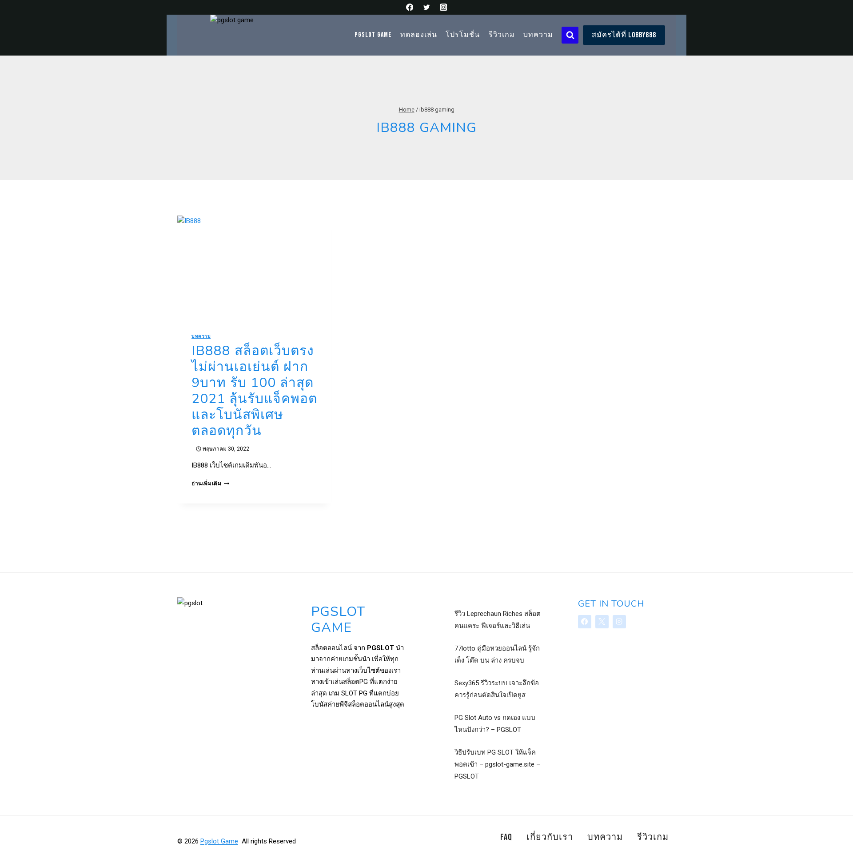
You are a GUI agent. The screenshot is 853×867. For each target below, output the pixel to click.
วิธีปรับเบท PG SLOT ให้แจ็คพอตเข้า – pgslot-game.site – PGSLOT (497, 764)
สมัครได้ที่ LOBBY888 (624, 35)
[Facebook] (410, 7)
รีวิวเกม (502, 35)
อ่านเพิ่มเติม (210, 483)
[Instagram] (443, 7)
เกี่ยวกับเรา (549, 837)
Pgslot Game (219, 841)
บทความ (538, 35)
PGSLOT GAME (373, 35)
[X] (602, 621)
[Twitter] (426, 7)
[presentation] (254, 267)
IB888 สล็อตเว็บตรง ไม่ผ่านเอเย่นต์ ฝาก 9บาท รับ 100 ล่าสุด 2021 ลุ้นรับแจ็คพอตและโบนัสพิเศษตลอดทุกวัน (254, 391)
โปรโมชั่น (463, 35)
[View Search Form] (570, 35)
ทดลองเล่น (418, 35)
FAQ (506, 837)
